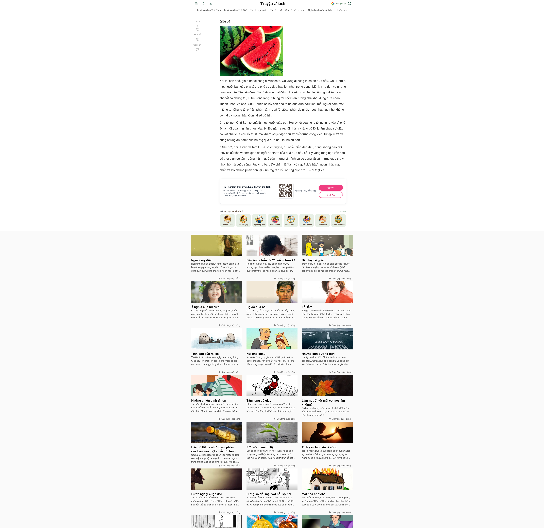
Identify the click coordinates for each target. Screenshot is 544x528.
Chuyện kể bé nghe (295, 10)
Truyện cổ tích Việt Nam (209, 10)
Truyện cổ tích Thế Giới (235, 10)
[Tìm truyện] (350, 4)
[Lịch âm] (196, 3)
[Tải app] (210, 3)
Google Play (331, 195)
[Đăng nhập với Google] (332, 3)
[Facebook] (203, 3)
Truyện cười (276, 10)
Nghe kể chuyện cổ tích (320, 10)
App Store (330, 188)
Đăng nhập (341, 3)
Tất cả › (342, 211)
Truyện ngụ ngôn (258, 10)
